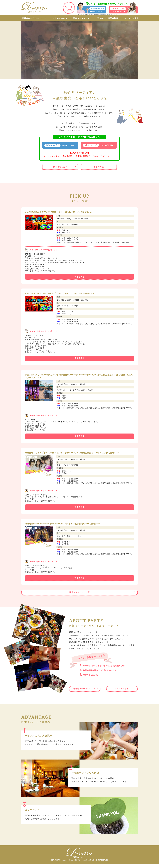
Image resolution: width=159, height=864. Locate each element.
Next (142, 49)
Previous (17, 49)
